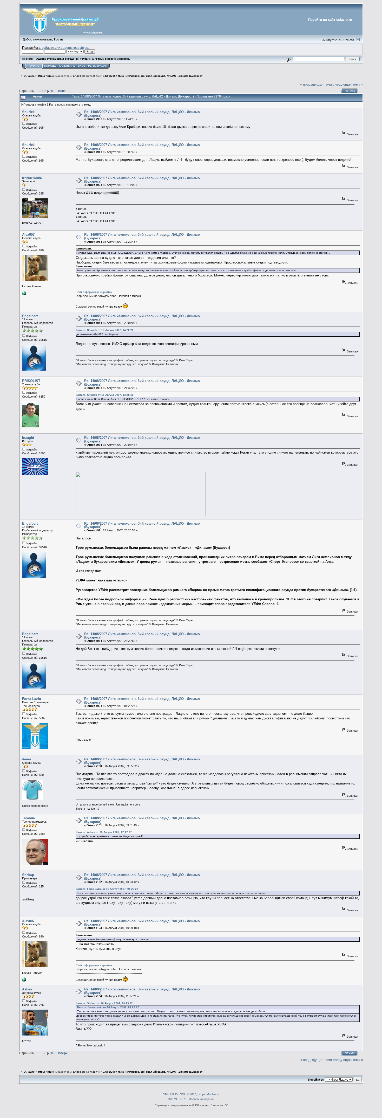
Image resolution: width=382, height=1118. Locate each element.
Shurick (28, 112)
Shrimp (28, 875)
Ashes (27, 989)
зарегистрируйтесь (75, 47)
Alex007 (28, 235)
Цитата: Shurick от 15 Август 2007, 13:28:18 (105, 394)
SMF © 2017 (188, 1094)
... (40, 91)
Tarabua (28, 818)
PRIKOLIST (31, 381)
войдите (48, 47)
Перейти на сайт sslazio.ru (330, 20)
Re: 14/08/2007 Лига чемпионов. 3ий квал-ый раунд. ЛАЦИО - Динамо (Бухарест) (142, 113)
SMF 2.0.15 (170, 1094)
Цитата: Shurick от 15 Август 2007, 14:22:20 (105, 330)
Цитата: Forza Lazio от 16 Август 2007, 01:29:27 (107, 888)
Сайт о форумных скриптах (94, 292)
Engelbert (79, 75)
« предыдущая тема (316, 84)
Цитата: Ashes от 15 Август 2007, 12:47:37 (104, 832)
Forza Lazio (31, 699)
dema (26, 759)
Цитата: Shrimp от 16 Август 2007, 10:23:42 (104, 1003)
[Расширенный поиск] (288, 59)
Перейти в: (316, 1079)
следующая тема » (348, 84)
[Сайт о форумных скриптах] (24, 294)
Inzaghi (28, 438)
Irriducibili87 (32, 178)
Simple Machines (208, 1094)
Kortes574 (92, 75)
